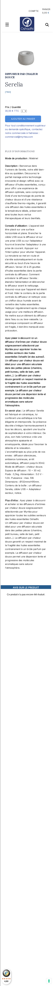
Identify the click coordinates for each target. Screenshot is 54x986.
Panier (46, 9)
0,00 (44, 13)
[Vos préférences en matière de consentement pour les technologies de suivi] (49, 981)
